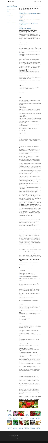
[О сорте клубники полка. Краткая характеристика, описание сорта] (21, 425)
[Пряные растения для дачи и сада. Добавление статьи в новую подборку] (26, 425)
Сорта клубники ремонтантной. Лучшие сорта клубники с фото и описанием (28, 23)
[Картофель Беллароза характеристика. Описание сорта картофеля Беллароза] (15, 425)
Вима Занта (21, 16)
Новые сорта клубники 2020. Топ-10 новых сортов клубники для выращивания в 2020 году (30, 13)
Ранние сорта (36, 409)
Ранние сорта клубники (23, 24)
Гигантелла (21, 17)
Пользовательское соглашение (14, 435)
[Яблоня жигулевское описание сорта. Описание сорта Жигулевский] (26, 414)
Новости (38, 1)
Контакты (9, 435)
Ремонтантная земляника (31, 408)
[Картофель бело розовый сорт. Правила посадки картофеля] (9, 425)
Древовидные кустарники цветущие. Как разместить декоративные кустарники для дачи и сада (12, 18)
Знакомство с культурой (23, 21)
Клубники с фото (33, 409)
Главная (35, 1)
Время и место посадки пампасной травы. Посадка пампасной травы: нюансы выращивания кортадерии (12, 7)
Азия (20, 25)
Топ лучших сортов (22, 15)
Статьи (40, 1)
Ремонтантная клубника (24, 408)
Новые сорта (35, 408)
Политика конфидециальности (11, 436)
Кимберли (21, 26)
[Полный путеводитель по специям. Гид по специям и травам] (38, 425)
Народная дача (10, 1)
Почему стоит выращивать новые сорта (25, 14)
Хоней (21, 27)
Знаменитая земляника (27, 409)
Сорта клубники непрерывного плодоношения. (25, 28)
